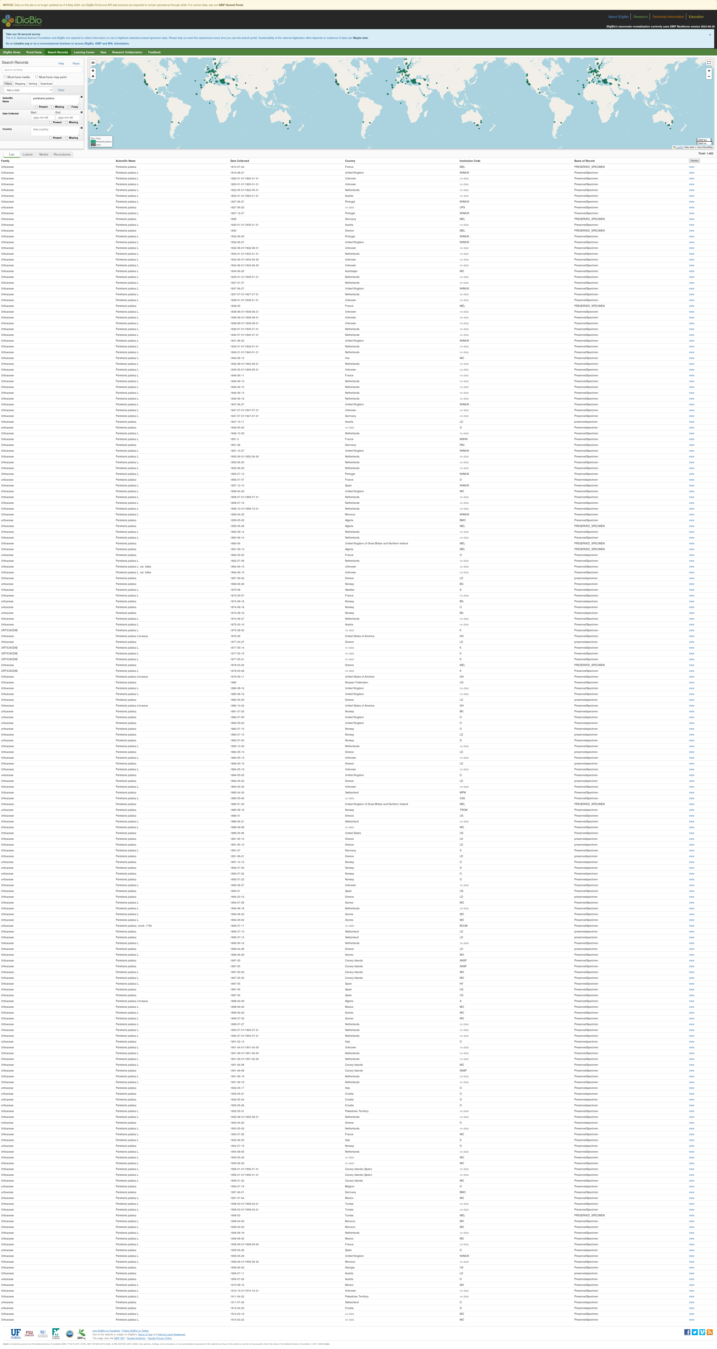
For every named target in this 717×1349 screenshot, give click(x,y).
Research (640, 16)
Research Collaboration (127, 52)
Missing (59, 106)
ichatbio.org (21, 43)
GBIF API (119, 1338)
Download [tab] (46, 83)
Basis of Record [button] (584, 161)
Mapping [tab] (20, 83)
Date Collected (11, 113)
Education (696, 16)
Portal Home (34, 52)
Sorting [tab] (33, 83)
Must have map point (52, 77)
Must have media (18, 77)
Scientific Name (8, 99)
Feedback (154, 52)
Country (7, 129)
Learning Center (84, 52)
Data (103, 52)
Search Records (58, 52)
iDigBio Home (11, 52)
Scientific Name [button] (126, 161)
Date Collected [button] (239, 161)
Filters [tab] (8, 83)
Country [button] (350, 161)
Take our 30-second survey (23, 34)
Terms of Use (145, 1334)
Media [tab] (43, 154)
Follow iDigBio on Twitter (135, 1330)
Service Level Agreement (171, 1334)
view (691, 167)
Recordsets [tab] (62, 154)
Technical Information (668, 16)
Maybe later (360, 38)
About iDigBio (618, 16)
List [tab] (11, 154)
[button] (81, 97)
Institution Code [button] (470, 161)
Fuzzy (75, 106)
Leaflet (679, 147)
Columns (694, 160)
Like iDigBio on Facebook (106, 1330)
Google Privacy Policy (160, 1338)
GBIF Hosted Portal (231, 5)
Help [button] (61, 63)
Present (43, 106)
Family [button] (5, 161)
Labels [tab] (28, 154)
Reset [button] (76, 63)
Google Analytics (136, 1338)
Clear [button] (61, 90)
